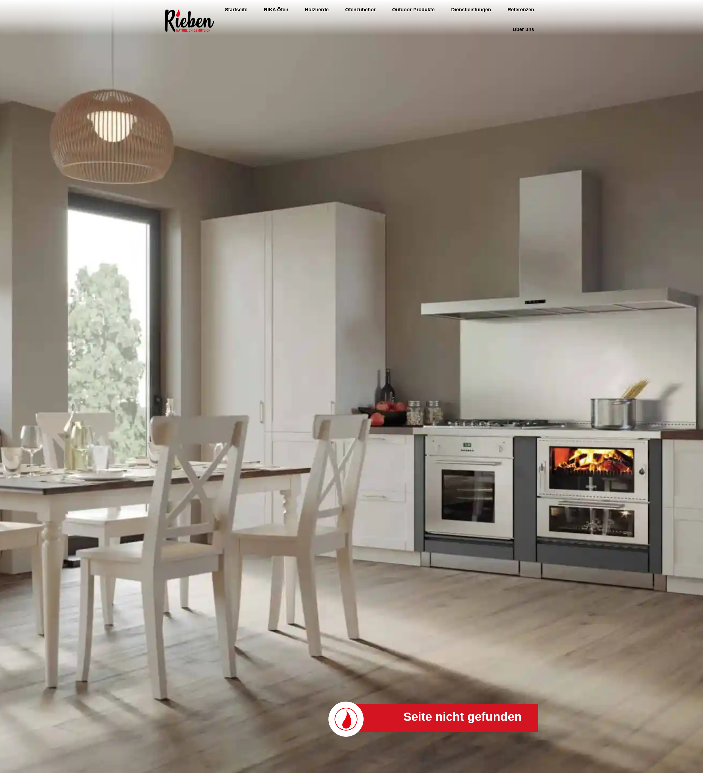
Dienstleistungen (471, 9)
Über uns (523, 29)
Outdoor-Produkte (413, 9)
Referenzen (520, 9)
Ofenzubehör (360, 9)
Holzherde (317, 9)
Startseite (236, 9)
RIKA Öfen (276, 9)
